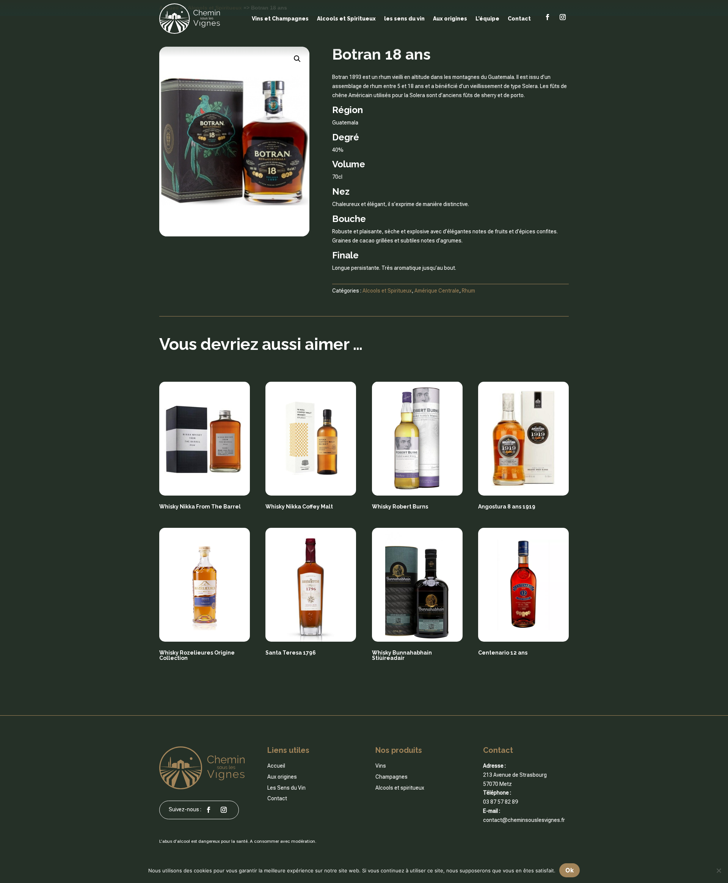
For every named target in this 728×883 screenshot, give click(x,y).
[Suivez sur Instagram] (563, 17)
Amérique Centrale (436, 291)
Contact (519, 19)
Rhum (468, 291)
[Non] (718, 870)
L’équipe (487, 19)
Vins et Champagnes (280, 19)
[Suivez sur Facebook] (547, 17)
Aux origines (450, 19)
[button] (297, 59)
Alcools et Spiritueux (346, 19)
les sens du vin (404, 19)
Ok (569, 870)
